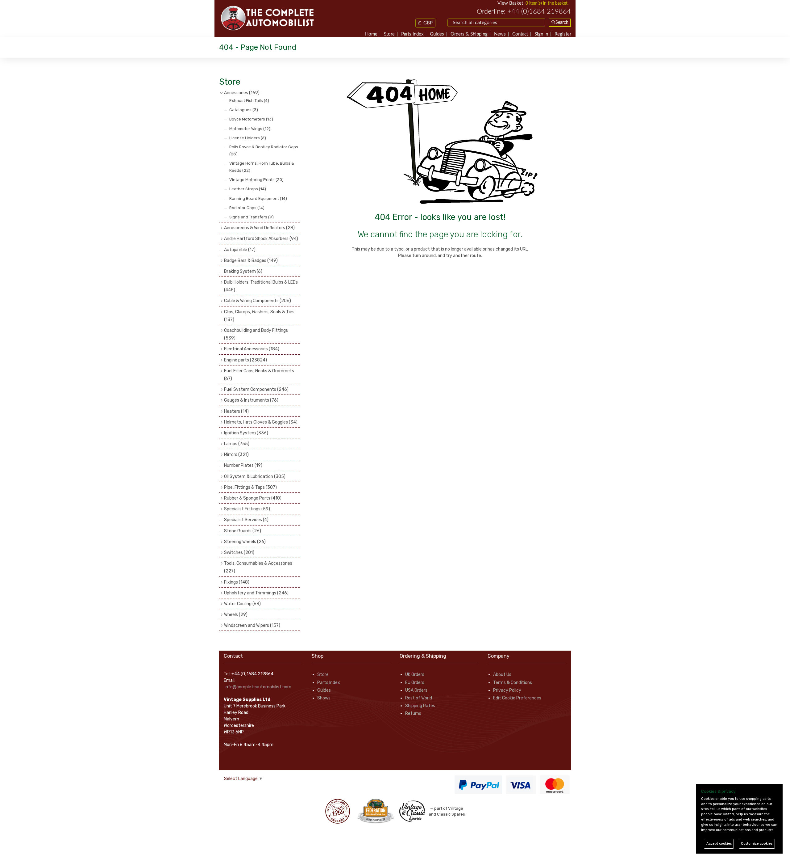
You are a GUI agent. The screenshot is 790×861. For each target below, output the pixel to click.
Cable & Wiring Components (257, 300)
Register (563, 34)
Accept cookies (719, 844)
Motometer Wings (249, 128)
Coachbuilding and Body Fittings (256, 334)
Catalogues (243, 110)
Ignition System (246, 433)
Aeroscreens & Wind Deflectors (259, 227)
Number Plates (243, 465)
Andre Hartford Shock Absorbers (261, 238)
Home (371, 34)
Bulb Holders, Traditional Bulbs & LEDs (261, 286)
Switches (239, 552)
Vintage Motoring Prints (256, 179)
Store (389, 34)
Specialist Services (246, 519)
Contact (520, 34)
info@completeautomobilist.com (258, 687)
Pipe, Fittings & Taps (250, 487)
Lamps (236, 443)
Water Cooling (242, 603)
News (500, 34)
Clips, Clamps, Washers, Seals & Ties (259, 315)
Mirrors (236, 454)
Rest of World (418, 698)
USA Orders (416, 690)
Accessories (242, 92)
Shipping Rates (420, 705)
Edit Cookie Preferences (517, 698)
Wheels (235, 614)
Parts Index (412, 34)
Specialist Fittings (247, 509)
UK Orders (414, 674)
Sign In (541, 34)
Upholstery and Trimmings (256, 593)
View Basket (510, 3)
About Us (502, 674)
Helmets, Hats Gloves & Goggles (260, 422)
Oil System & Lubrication (254, 476)
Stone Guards (242, 531)
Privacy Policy (507, 690)
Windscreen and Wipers (252, 625)
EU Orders (414, 682)
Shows (324, 698)
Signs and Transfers (251, 217)
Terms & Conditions (512, 682)
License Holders (247, 138)
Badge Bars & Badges (251, 260)
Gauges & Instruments (251, 400)
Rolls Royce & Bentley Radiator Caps (263, 150)
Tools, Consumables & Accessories (258, 567)
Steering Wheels (245, 541)
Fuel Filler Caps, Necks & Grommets (259, 374)
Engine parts (245, 360)
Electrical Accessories (251, 349)
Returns (413, 713)
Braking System (243, 271)
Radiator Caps (246, 207)
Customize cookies (756, 844)
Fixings (236, 582)
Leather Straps (247, 189)
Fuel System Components (256, 389)
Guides (437, 34)
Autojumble (240, 249)
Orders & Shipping (469, 34)
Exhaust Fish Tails (249, 100)
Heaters (236, 411)
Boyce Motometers (251, 119)
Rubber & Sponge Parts (252, 498)
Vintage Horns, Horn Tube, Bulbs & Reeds (261, 167)
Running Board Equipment (258, 198)
